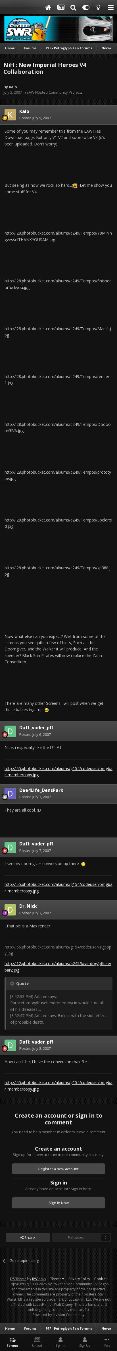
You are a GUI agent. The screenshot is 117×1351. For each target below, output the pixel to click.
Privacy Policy (79, 1278)
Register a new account (58, 1168)
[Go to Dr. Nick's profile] (10, 909)
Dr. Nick (28, 906)
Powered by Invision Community (58, 1314)
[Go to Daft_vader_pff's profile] (10, 731)
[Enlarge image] (75, 185)
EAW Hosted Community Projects (55, 92)
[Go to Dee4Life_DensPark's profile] (10, 793)
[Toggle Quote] (12, 983)
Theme (56, 1278)
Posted (35, 117)
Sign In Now (59, 1202)
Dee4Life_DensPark (41, 790)
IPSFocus (39, 1278)
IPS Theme (18, 1278)
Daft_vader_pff (36, 727)
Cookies (100, 1278)
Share (29, 1237)
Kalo (13, 86)
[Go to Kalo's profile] (10, 114)
